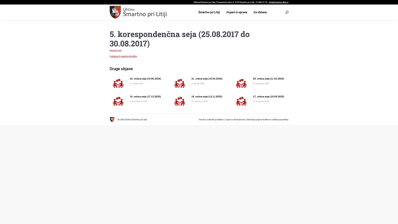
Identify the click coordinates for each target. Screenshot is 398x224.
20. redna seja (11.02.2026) (268, 78)
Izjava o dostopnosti (235, 119)
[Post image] (118, 83)
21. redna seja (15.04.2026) (206, 78)
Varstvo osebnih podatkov (211, 119)
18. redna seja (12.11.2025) (206, 96)
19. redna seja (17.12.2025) (145, 96)
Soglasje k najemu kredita (123, 56)
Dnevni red (115, 50)
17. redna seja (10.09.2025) (268, 96)
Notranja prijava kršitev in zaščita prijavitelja (267, 119)
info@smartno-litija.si (278, 2)
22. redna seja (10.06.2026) (145, 78)
